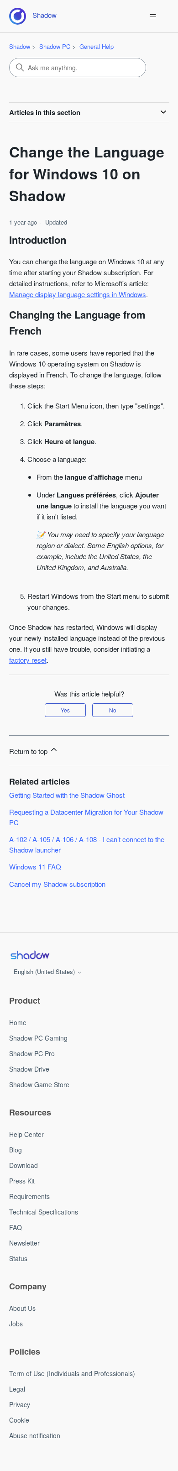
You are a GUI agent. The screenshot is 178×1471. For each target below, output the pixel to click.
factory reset (28, 660)
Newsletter (24, 1242)
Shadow (19, 46)
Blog (15, 1149)
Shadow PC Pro (32, 1053)
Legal (17, 1388)
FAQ (15, 1227)
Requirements (29, 1196)
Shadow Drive (29, 1068)
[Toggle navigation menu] (153, 16)
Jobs (16, 1323)
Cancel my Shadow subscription (57, 884)
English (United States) (45, 971)
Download (23, 1165)
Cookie (19, 1419)
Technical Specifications (43, 1211)
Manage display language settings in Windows (77, 294)
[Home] (29, 955)
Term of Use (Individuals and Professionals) (72, 1373)
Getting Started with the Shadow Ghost (67, 795)
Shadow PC (54, 46)
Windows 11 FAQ (35, 866)
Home (17, 1022)
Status (18, 1258)
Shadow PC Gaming (38, 1037)
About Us (22, 1308)
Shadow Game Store (39, 1084)
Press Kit (22, 1180)
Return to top (29, 751)
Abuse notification (34, 1435)
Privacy (19, 1404)
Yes (65, 710)
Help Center (26, 1134)
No (112, 710)
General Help (96, 46)
